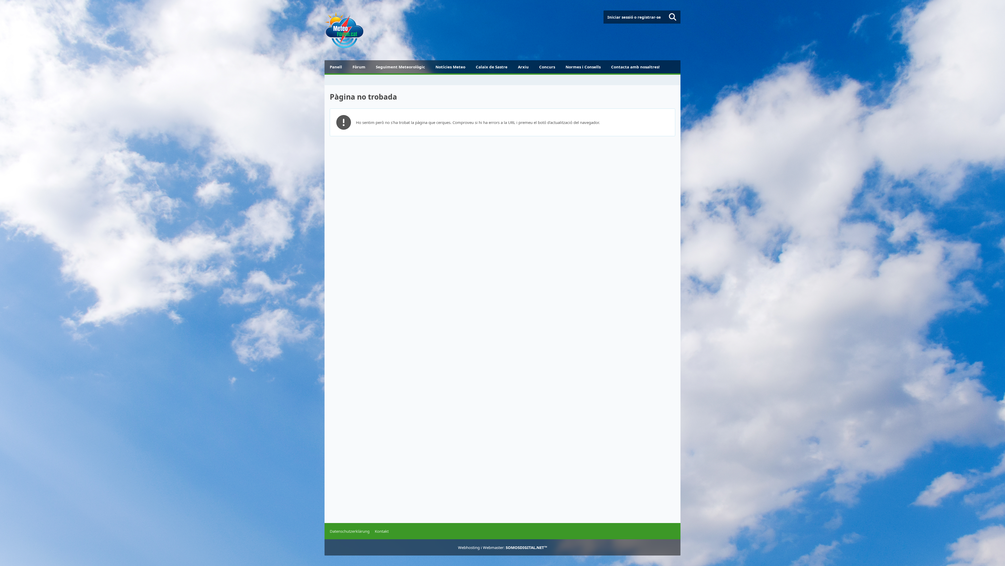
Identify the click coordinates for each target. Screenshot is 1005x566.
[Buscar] (672, 17)
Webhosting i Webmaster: (502, 547)
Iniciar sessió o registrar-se (634, 17)
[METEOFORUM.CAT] (344, 30)
